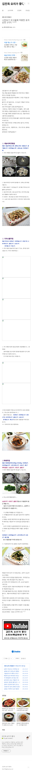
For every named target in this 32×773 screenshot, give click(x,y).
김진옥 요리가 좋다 (13, 3)
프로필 (28, 10)
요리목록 (10, 10)
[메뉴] (28, 3)
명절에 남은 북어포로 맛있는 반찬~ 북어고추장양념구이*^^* (12, 676)
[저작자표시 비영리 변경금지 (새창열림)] (23, 658)
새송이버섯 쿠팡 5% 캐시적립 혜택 (10, 55)
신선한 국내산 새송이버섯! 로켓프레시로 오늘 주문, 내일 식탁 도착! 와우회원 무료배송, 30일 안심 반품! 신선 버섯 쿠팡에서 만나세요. (10, 58)
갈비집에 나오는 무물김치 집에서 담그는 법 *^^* (12, 681)
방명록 (19, 10)
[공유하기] (9, 658)
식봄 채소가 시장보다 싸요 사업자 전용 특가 (10, 42)
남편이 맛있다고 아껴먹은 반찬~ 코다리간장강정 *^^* (12, 670)
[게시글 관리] (11, 658)
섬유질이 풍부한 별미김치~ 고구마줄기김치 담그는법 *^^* (12, 683)
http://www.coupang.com (12, 52)
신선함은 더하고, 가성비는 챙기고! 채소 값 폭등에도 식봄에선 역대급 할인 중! (10, 46)
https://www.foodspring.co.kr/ (13, 40)
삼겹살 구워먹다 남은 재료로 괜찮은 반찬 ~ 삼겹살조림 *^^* (12, 690)
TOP (28, 767)
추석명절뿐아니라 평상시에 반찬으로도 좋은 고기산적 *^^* (12, 679)
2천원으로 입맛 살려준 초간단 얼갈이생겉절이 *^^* (12, 687)
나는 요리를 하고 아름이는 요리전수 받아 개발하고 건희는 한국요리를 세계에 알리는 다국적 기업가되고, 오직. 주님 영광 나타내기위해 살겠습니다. (12, 744)
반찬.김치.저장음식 (9, 666)
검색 (24, 3)
